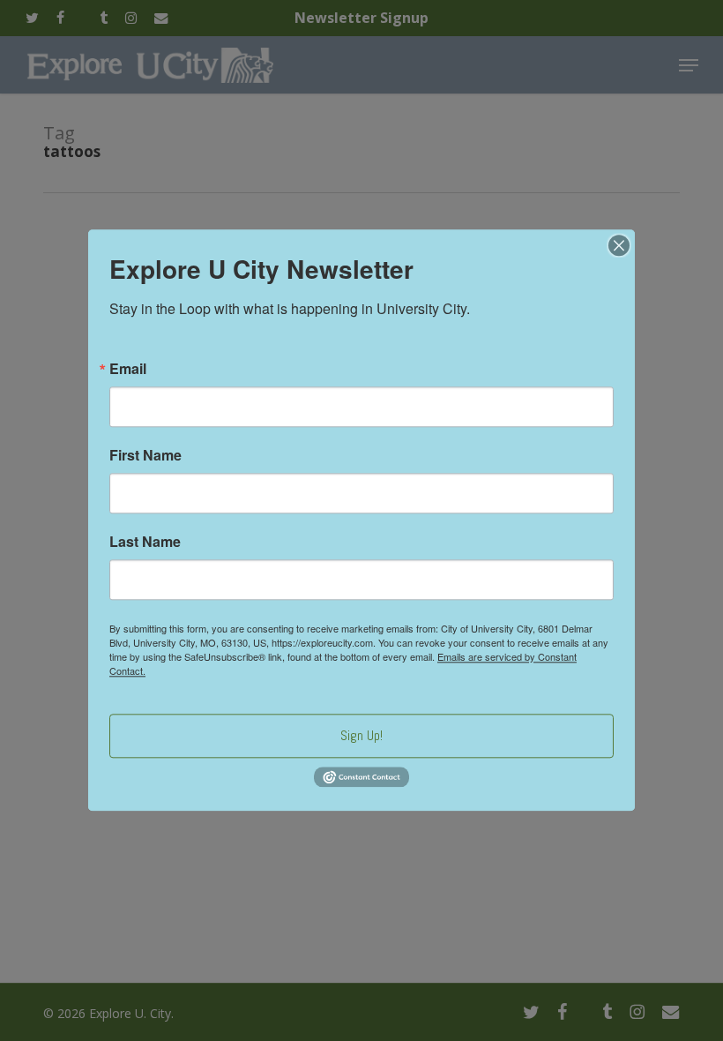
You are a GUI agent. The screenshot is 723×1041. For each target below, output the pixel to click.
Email (127, 369)
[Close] (619, 245)
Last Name (145, 542)
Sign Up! (361, 735)
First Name (145, 455)
